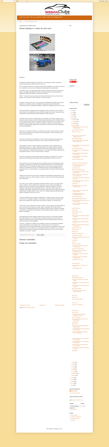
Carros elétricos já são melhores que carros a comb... (80, 345)
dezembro (74, 119)
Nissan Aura (74, 302)
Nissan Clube (74, 391)
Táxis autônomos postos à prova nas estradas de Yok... (80, 127)
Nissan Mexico (75, 312)
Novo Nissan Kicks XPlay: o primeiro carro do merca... (80, 246)
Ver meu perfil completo (75, 393)
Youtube (20, 21)
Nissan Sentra (75, 322)
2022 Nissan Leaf (76, 263)
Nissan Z (74, 242)
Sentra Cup (74, 295)
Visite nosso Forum (75, 418)
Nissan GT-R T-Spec (76, 131)
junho (73, 366)
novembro (74, 121)
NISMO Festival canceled (77, 277)
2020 (72, 377)
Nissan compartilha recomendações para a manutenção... (80, 332)
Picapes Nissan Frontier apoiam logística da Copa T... (79, 136)
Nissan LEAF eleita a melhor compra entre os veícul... (80, 204)
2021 (72, 118)
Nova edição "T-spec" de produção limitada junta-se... (79, 257)
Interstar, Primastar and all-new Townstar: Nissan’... (78, 165)
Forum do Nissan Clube (31, 21)
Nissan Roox (75, 210)
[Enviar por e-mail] (37, 235)
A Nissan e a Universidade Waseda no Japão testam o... (80, 326)
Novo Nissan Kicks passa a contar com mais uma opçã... (80, 181)
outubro (74, 123)
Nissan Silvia (75, 323)
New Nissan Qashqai (76, 288)
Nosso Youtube (74, 415)
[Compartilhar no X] (40, 235)
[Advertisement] (42, 291)
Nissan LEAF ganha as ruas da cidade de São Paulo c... (80, 339)
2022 (72, 116)
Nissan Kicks (75, 240)
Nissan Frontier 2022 (76, 227)
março (73, 371)
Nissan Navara (75, 229)
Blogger (61, 428)
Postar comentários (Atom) (29, 307)
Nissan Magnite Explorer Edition (79, 198)
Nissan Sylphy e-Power (77, 148)
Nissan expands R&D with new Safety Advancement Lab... (80, 141)
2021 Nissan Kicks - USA (77, 259)
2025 (72, 110)
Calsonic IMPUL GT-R (77, 268)
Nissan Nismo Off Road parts (78, 169)
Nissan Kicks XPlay (76, 243)
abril (73, 369)
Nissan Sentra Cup (76, 168)
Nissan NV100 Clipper (77, 196)
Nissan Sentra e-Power (77, 235)
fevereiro (74, 373)
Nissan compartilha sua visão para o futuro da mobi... (80, 157)
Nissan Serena (75, 275)
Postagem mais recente (25, 305)
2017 (72, 383)
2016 (72, 385)
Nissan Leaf (74, 183)
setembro (74, 125)
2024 (72, 112)
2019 (72, 379)
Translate (75, 409)
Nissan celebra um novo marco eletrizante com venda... (79, 315)
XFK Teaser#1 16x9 (76, 317)
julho (73, 364)
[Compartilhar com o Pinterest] (43, 235)
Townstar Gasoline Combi (77, 159)
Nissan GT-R (75, 213)
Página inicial (42, 305)
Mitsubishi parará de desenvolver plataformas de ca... (79, 251)
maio (73, 367)
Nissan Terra (75, 231)
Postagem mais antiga (59, 305)
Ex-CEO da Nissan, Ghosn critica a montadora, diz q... (79, 186)
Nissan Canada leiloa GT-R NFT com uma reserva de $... (80, 175)
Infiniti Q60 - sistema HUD (77, 233)
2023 (72, 114)
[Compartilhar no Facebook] (42, 235)
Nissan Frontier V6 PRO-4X (78, 130)
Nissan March (75, 310)
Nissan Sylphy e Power (77, 138)
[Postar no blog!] (39, 235)
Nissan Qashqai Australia (77, 299)
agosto (73, 362)
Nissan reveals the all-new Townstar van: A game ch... (80, 154)
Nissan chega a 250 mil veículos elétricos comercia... (79, 291)
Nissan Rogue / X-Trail (77, 212)
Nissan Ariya (74, 350)
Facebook (73, 420)
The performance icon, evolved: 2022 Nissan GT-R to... (80, 191)
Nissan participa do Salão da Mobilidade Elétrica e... (78, 194)
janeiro (73, 375)
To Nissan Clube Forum (76, 416)
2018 (72, 381)
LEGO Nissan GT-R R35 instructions (80, 163)
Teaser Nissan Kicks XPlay (78, 248)
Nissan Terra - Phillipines (77, 304)
